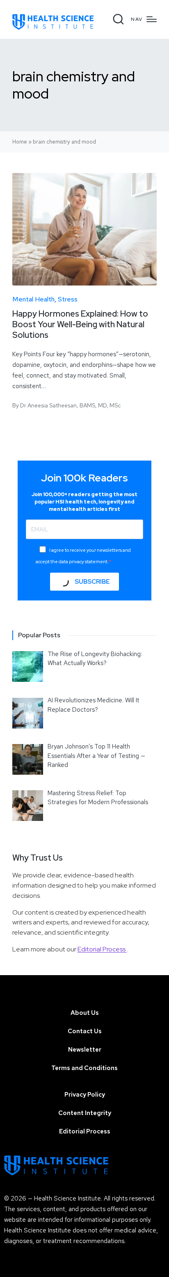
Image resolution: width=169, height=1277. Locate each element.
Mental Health (33, 299)
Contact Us (85, 1031)
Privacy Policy (84, 1094)
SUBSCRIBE (91, 582)
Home (19, 141)
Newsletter (84, 1049)
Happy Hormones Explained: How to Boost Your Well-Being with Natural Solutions (80, 324)
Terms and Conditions (84, 1068)
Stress (68, 299)
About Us (85, 1013)
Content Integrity (84, 1113)
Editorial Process (102, 949)
